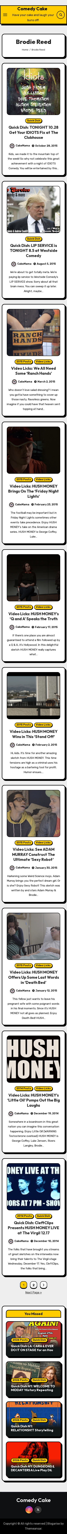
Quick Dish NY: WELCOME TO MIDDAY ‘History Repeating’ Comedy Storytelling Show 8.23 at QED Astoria (33, 1392)
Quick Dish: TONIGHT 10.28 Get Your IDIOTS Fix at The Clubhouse (33, 132)
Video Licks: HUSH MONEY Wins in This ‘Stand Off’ (34, 734)
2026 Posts (20, 1339)
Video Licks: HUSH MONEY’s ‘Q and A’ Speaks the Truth (33, 616)
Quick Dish (33, 120)
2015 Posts (23, 361)
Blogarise (53, 1523)
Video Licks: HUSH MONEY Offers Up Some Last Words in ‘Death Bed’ (33, 977)
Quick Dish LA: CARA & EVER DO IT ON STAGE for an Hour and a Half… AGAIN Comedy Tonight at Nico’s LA (32, 1352)
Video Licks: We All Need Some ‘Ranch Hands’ (33, 371)
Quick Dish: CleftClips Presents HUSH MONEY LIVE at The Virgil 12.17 (33, 1227)
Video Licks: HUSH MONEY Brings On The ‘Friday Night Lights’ (33, 491)
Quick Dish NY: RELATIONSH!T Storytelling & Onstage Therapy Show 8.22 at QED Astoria (33, 1432)
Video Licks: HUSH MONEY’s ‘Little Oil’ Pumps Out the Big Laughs (33, 1100)
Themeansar (33, 1528)
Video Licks (43, 361)
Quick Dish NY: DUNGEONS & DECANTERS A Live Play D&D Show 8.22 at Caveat (32, 1470)
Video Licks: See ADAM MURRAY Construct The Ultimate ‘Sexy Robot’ (33, 854)
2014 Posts (23, 1088)
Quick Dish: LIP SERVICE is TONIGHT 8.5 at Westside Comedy (33, 250)
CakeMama (23, 145)
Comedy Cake (32, 9)
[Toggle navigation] (5, 15)
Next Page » (33, 1292)
